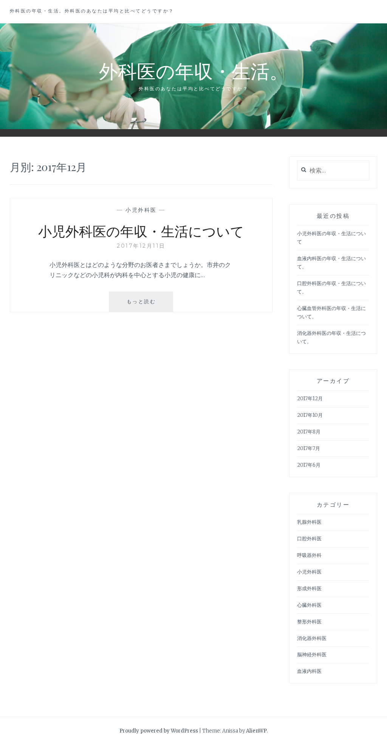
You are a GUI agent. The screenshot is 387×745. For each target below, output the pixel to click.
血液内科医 (309, 671)
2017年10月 (310, 415)
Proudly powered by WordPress (158, 731)
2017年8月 (308, 432)
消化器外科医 (312, 638)
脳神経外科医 (312, 654)
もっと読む (144, 305)
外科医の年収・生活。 (193, 70)
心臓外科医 (309, 605)
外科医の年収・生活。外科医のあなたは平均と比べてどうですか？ (92, 11)
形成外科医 (309, 588)
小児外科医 (141, 210)
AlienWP (256, 731)
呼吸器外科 (309, 555)
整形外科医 (309, 622)
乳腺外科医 (309, 522)
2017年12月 (310, 398)
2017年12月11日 (141, 245)
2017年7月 (308, 448)
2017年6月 (308, 465)
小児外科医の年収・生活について (141, 231)
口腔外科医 (309, 538)
